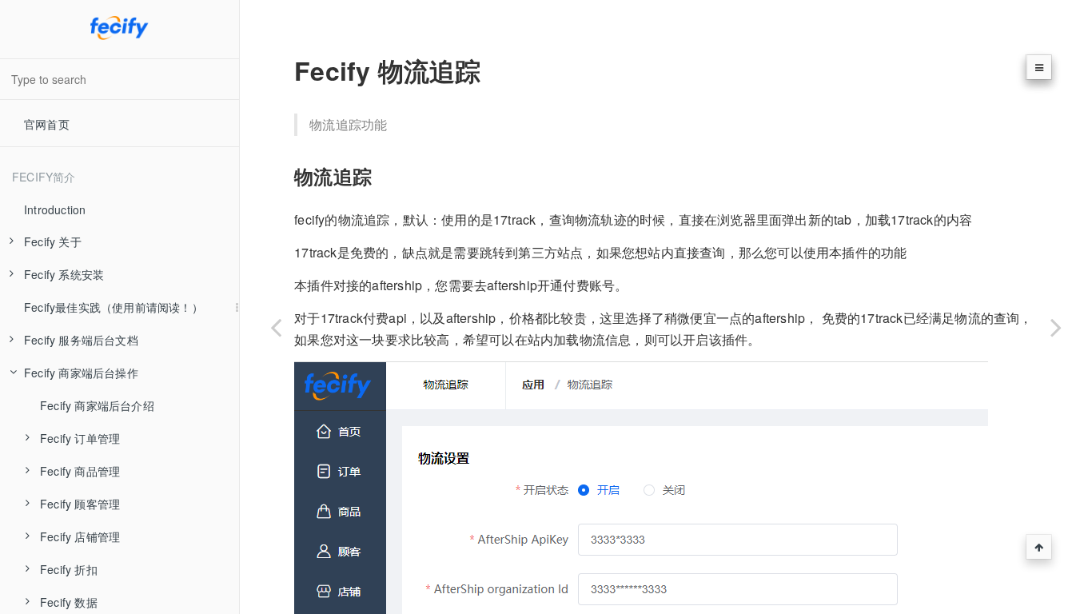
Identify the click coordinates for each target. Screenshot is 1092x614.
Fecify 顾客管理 (80, 504)
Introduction (55, 209)
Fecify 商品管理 (80, 471)
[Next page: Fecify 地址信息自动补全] (1056, 327)
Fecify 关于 (53, 241)
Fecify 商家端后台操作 (81, 373)
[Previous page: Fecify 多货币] (276, 327)
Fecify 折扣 (69, 569)
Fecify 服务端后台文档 (81, 340)
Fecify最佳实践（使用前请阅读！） (113, 307)
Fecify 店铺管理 (80, 536)
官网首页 (47, 124)
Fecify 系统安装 (64, 274)
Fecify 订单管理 (80, 438)
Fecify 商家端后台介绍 (97, 405)
